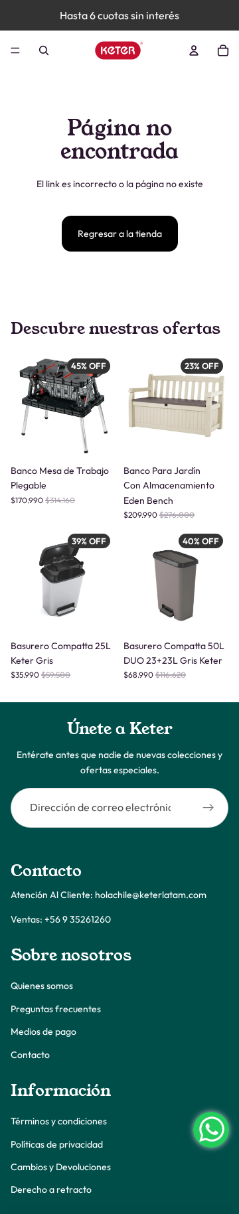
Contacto (30, 1055)
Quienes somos (42, 986)
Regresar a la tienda (120, 234)
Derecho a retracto (51, 1190)
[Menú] (15, 50)
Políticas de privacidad (57, 1144)
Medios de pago (43, 1031)
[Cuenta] (193, 50)
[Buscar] (43, 50)
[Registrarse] (208, 808)
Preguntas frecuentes (56, 1009)
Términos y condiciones (59, 1121)
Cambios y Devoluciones (61, 1167)
